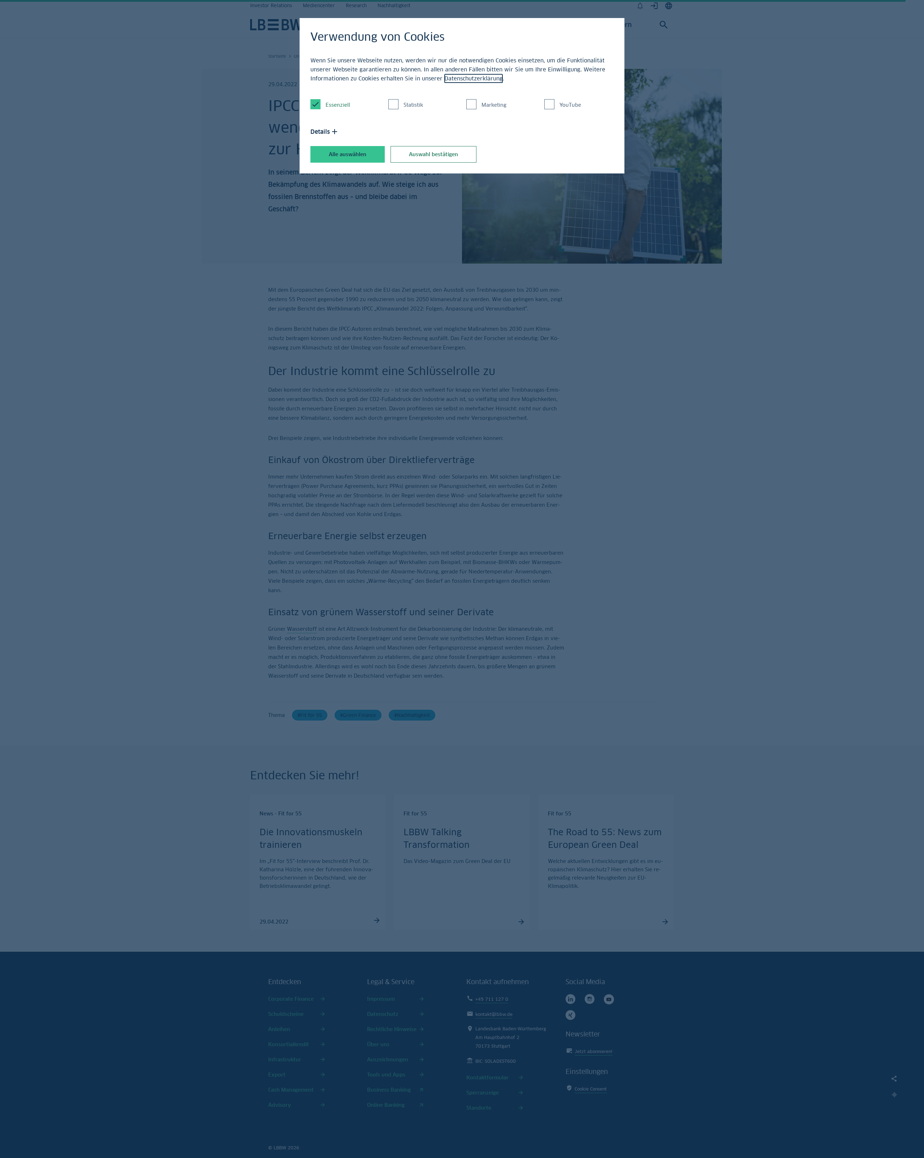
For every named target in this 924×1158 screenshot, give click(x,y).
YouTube (570, 105)
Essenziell (338, 105)
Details (320, 131)
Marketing (493, 105)
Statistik (413, 105)
